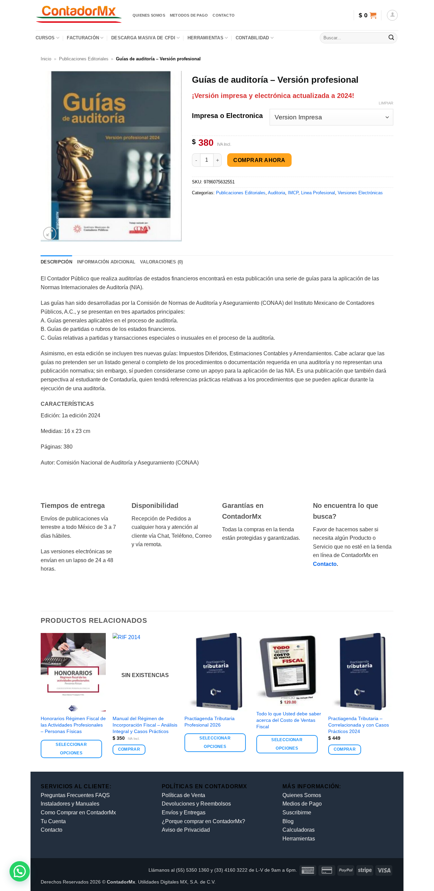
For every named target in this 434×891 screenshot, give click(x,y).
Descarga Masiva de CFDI (143, 37)
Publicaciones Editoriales (83, 58)
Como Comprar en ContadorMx (78, 812)
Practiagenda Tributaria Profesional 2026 (209, 722)
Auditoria (276, 192)
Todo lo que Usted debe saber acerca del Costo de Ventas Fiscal (288, 720)
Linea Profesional (318, 192)
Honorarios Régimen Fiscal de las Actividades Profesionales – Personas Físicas (73, 725)
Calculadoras (298, 830)
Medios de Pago (302, 804)
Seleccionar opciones (71, 748)
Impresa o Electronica (227, 115)
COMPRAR (129, 749)
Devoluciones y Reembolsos (196, 804)
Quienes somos (149, 15)
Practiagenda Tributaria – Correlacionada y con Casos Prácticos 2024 (358, 725)
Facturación (83, 37)
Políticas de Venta (183, 795)
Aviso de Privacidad (186, 830)
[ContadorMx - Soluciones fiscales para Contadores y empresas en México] (79, 15)
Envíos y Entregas (183, 812)
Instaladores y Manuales (70, 804)
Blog (288, 821)
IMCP (293, 192)
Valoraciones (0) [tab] (161, 261)
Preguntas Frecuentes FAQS (75, 795)
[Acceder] (392, 15)
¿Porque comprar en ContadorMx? (203, 821)
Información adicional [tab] (106, 261)
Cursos (45, 37)
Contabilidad (252, 37)
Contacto (224, 15)
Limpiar (386, 103)
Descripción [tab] (56, 261)
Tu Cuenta (53, 821)
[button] (367, 15)
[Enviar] (391, 38)
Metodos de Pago (189, 15)
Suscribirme (296, 812)
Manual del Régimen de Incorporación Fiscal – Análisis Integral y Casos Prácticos (145, 725)
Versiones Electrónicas (360, 192)
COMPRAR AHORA (259, 160)
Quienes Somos (301, 795)
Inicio (46, 58)
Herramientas (205, 37)
